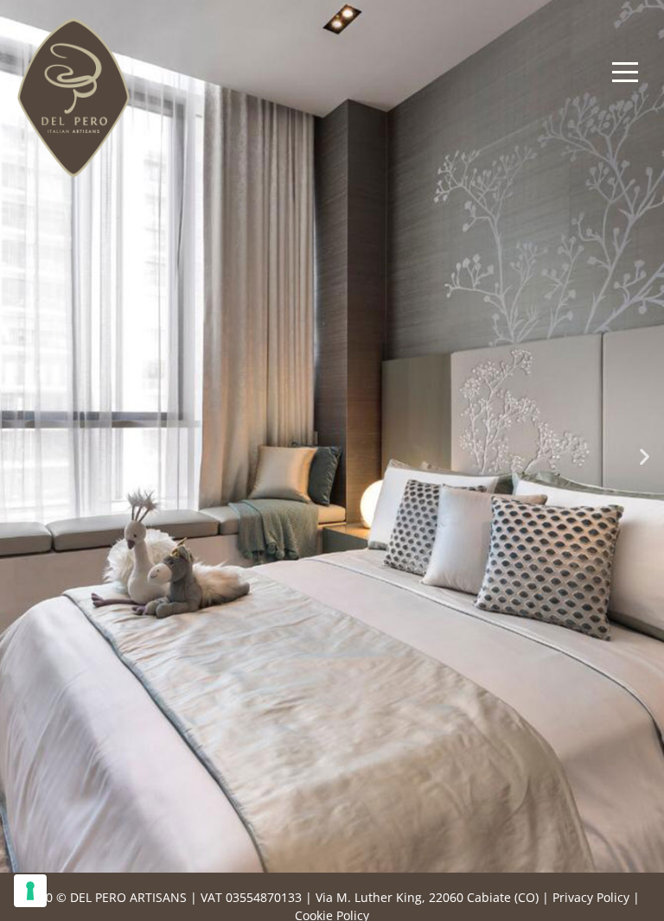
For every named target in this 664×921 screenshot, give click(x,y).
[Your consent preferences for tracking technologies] (30, 890)
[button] (19, 456)
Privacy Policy (590, 897)
